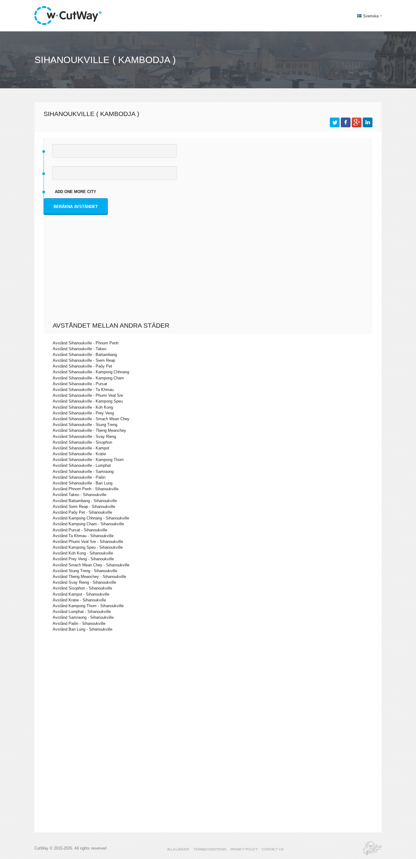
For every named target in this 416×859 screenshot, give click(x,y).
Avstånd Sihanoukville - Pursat (80, 384)
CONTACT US (273, 849)
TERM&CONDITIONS (209, 849)
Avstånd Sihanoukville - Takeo (79, 349)
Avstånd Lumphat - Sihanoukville (82, 611)
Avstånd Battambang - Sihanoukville (85, 500)
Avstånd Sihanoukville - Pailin (79, 477)
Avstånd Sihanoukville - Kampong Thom (88, 459)
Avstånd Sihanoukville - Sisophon (82, 442)
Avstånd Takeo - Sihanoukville (79, 494)
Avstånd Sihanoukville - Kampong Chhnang (91, 372)
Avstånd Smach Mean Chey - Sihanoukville (91, 565)
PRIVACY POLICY (244, 849)
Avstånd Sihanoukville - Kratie (79, 454)
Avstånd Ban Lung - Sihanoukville (82, 629)
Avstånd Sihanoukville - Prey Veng (83, 413)
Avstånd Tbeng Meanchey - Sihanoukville (89, 576)
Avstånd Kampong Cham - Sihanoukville (88, 524)
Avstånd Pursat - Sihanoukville (80, 530)
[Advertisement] (209, 276)
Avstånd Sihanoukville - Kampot (81, 448)
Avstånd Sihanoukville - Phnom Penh (85, 343)
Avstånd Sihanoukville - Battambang (85, 354)
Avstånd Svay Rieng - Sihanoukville (84, 582)
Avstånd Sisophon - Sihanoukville (82, 588)
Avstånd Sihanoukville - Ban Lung (82, 483)
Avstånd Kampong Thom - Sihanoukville (88, 606)
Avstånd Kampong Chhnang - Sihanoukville (91, 518)
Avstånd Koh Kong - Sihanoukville (83, 553)
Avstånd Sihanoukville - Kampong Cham (88, 378)
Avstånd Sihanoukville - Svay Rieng (84, 436)
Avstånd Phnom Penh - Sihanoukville (85, 489)
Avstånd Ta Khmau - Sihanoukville (83, 535)
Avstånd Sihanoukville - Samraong (83, 471)
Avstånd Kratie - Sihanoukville (79, 600)
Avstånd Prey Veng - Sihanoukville (83, 559)
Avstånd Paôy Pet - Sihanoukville (82, 512)
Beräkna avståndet (76, 206)
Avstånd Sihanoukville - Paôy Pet (82, 366)
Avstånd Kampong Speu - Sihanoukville (88, 547)
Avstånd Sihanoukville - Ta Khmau (83, 389)
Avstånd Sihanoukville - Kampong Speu (88, 401)
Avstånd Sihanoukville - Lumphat (82, 465)
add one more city (75, 191)
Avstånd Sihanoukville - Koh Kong (83, 407)
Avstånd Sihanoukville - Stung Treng (85, 424)
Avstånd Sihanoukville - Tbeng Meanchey (89, 430)
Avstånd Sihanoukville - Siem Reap (84, 360)
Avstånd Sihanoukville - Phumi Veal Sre (88, 395)
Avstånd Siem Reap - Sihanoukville (84, 506)
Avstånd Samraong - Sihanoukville (83, 617)
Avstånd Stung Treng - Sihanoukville (85, 571)
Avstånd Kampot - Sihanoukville (81, 594)
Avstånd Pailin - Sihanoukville (79, 623)
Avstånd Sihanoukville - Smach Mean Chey (91, 419)
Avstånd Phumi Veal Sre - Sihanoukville (88, 541)
